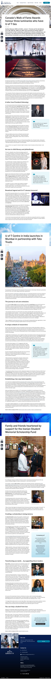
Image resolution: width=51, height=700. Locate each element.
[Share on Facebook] (2, 34)
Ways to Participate (30, 2)
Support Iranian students (40, 623)
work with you (22, 627)
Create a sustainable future (36, 409)
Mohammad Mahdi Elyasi (40, 553)
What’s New (36, 2)
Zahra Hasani (40, 552)
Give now (43, 641)
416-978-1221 (24, 650)
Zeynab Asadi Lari (40, 547)
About (40, 2)
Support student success (23, 631)
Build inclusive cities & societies (25, 409)
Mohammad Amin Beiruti (40, 549)
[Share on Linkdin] (2, 37)
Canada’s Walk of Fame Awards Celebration (28, 80)
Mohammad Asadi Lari (40, 546)
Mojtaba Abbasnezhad (40, 545)
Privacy (7, 677)
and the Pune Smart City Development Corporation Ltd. (31, 398)
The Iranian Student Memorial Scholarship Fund (14, 536)
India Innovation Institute (22, 392)
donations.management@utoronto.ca (28, 654)
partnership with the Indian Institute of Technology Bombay (31, 381)
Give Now (46, 2)
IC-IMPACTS (29, 390)
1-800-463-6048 (24, 652)
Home (18, 2)
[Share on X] (2, 41)
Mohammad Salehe (40, 551)
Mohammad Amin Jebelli (40, 550)
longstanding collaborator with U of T (21, 293)
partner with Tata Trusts (17, 320)
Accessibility (3, 677)
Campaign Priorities (23, 2)
